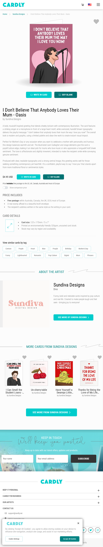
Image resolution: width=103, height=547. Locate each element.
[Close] (78, 523)
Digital (66, 255)
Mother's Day (83, 249)
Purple (21, 249)
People (55, 249)
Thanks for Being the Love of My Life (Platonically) (89, 392)
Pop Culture (52, 255)
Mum (78, 255)
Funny (7, 255)
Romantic (37, 255)
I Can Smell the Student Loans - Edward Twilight (13, 392)
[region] (42, 532)
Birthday (68, 249)
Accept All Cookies (69, 539)
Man (43, 249)
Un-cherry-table (39, 389)
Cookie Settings (14, 539)
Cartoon (8, 249)
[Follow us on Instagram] (97, 530)
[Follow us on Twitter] (90, 530)
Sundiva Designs (19, 14)
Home (5, 14)
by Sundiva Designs (14, 395)
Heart (33, 249)
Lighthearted (22, 255)
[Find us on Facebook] (83, 530)
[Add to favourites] (96, 21)
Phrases (90, 255)
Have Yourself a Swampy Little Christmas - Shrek (64, 392)
